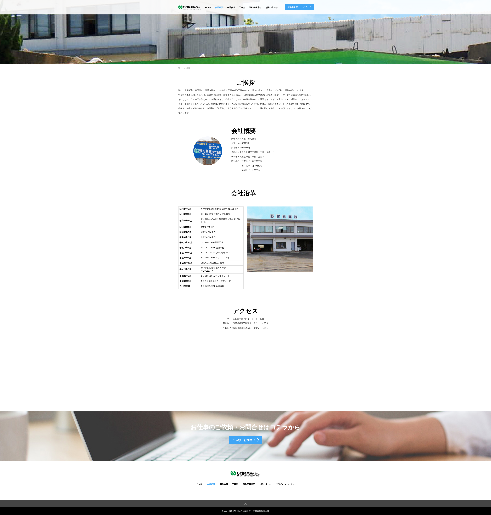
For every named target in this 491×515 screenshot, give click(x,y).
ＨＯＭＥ (199, 484)
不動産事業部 (255, 7)
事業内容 (231, 7)
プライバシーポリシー (286, 484)
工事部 (242, 7)
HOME (208, 7)
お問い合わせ (271, 7)
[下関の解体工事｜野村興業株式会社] (189, 7)
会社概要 (219, 7)
